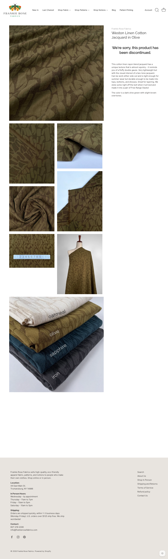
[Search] (157, 10)
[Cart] (164, 10)
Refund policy (143, 491)
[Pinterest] (24, 537)
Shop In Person (144, 480)
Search (140, 472)
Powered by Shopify (43, 551)
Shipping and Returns (147, 484)
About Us (141, 476)
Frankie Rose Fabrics (121, 28)
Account (148, 10)
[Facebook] (11, 537)
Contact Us (142, 495)
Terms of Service (145, 488)
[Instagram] (18, 537)
